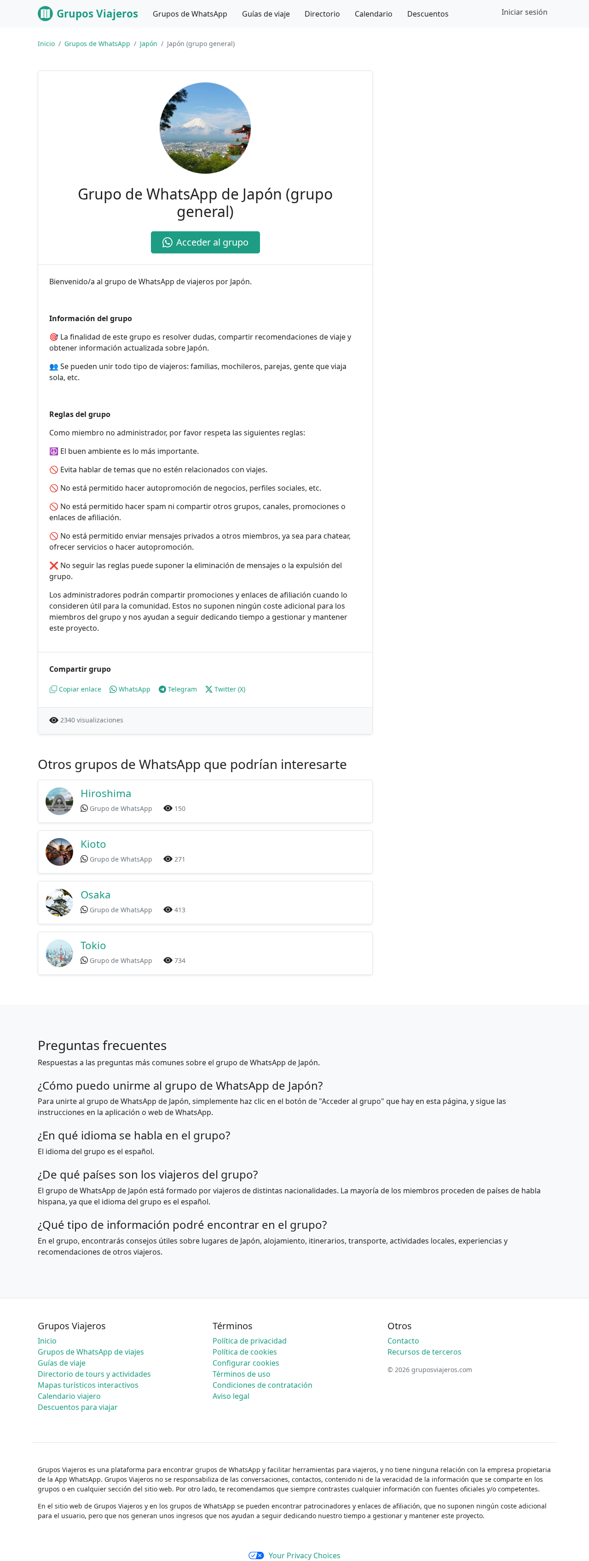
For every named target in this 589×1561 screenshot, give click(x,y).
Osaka (96, 894)
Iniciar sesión (525, 12)
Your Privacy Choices (305, 1555)
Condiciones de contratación (262, 1385)
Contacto (403, 1341)
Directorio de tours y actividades (94, 1374)
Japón (148, 43)
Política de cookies (245, 1352)
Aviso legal (231, 1396)
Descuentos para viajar (78, 1407)
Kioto (93, 844)
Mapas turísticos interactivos (88, 1385)
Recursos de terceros (424, 1352)
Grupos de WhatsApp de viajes (91, 1352)
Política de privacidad (250, 1341)
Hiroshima (106, 793)
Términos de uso (242, 1374)
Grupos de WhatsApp (97, 43)
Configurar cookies (246, 1363)
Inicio (46, 43)
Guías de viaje (62, 1363)
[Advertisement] (473, 135)
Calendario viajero (69, 1396)
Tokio (93, 945)
